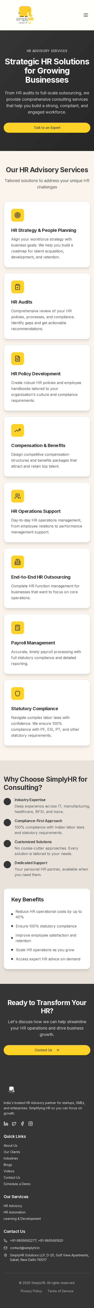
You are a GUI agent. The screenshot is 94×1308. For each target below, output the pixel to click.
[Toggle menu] (85, 15)
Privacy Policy (31, 1291)
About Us (10, 1145)
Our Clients (12, 1152)
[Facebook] (22, 1123)
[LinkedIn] (6, 1123)
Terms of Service (60, 1291)
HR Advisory (13, 1206)
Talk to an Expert (47, 128)
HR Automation (15, 1212)
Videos (9, 1171)
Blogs (8, 1165)
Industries (11, 1158)
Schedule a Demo (17, 1184)
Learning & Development (22, 1219)
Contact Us (43, 1050)
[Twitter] (14, 1123)
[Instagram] (30, 1123)
